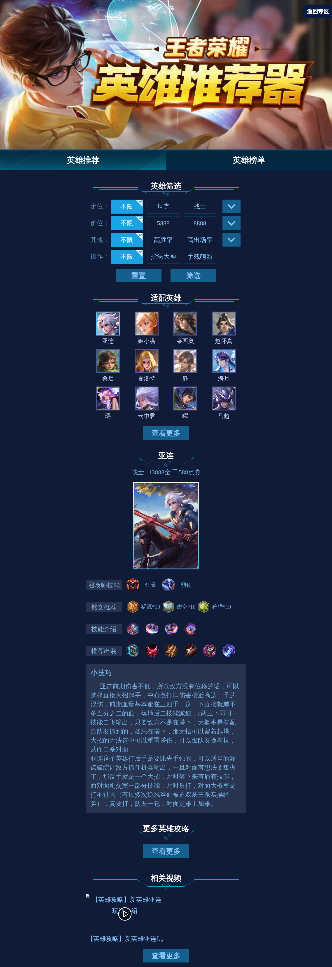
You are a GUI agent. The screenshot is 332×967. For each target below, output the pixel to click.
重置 (138, 275)
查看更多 (166, 433)
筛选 (193, 275)
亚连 (166, 455)
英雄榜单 (249, 160)
